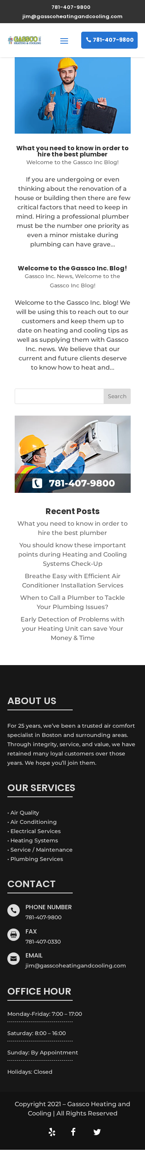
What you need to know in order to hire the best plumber (72, 151)
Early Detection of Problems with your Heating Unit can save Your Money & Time (72, 629)
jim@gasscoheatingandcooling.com (76, 965)
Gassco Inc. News (48, 276)
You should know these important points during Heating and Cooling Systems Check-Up (72, 554)
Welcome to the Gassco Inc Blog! (72, 162)
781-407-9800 (113, 40)
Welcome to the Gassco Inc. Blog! (72, 268)
